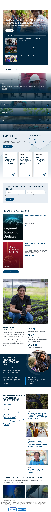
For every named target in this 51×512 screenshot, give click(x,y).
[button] (48, 97)
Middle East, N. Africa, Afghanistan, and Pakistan (13, 421)
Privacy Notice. (13, 507)
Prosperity (39, 139)
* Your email (9, 192)
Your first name (29, 192)
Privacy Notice (20, 194)
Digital (32, 144)
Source (6, 174)
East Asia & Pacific (13, 412)
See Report (9, 30)
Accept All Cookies (22, 509)
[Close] (49, 500)
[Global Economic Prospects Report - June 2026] (13, 255)
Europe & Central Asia (8, 414)
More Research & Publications (11, 271)
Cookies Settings (12, 509)
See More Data (8, 146)
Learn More (4, 88)
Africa (5, 412)
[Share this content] (13, 174)
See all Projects (7, 404)
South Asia (6, 424)
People (32, 139)
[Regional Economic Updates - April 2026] (13, 227)
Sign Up (10, 199)
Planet (32, 141)
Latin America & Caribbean (9, 417)
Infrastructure (39, 141)
